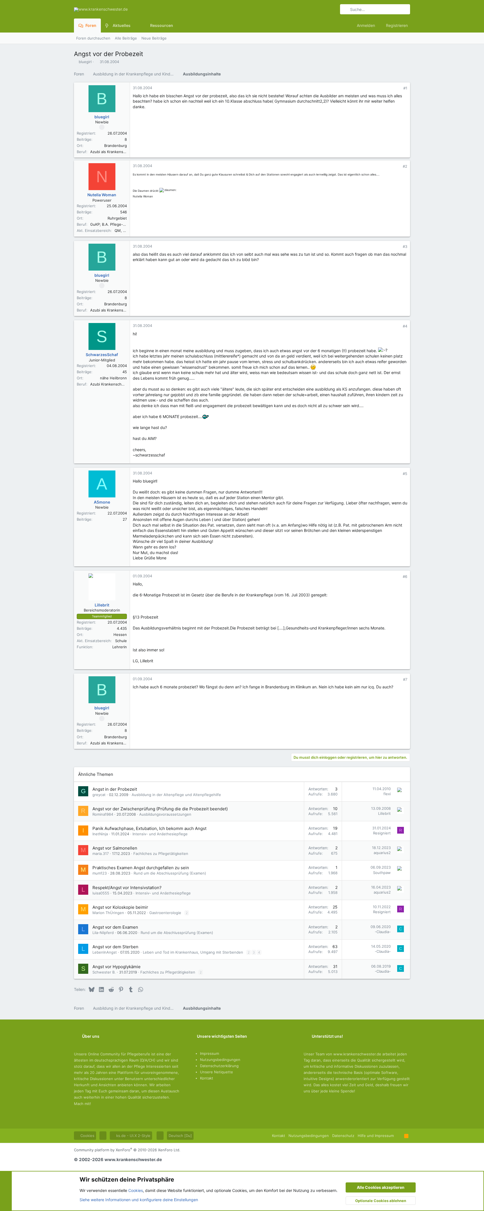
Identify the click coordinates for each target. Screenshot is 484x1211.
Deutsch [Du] (180, 1135)
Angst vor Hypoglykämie (116, 966)
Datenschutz (343, 1135)
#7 (405, 679)
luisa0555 (100, 893)
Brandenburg (115, 145)
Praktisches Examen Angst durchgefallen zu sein (140, 867)
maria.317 (100, 853)
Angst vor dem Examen (115, 927)
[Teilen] (397, 88)
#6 (405, 576)
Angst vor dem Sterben (115, 946)
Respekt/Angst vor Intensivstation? (127, 887)
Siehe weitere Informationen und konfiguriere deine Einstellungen (139, 1199)
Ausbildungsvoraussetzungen (165, 814)
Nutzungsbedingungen (220, 1059)
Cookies (86, 1135)
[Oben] (398, 1135)
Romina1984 (102, 814)
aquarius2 (382, 852)
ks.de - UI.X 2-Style (132, 1135)
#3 (405, 246)
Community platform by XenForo (127, 1150)
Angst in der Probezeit (114, 789)
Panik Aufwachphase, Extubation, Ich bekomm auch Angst (149, 828)
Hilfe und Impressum (376, 1135)
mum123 (99, 873)
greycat (99, 794)
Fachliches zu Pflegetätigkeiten (160, 853)
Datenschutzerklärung (219, 1066)
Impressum (209, 1053)
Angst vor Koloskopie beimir (120, 907)
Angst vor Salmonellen (114, 848)
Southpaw (382, 872)
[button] (135, 25)
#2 (405, 166)
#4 (405, 326)
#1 (405, 88)
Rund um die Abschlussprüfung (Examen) (170, 873)
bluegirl (85, 61)
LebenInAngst (104, 952)
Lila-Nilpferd (103, 932)
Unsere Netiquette (216, 1072)
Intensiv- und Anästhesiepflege (160, 834)
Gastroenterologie (165, 912)
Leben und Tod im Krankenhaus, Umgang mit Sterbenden (193, 952)
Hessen (120, 634)
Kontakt (206, 1078)
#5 (405, 473)
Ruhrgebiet (117, 218)
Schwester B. (104, 972)
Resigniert (382, 833)
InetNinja (100, 834)
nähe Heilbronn (113, 378)
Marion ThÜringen (108, 912)
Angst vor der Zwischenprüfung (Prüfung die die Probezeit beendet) (160, 808)
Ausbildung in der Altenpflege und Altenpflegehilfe (176, 794)
